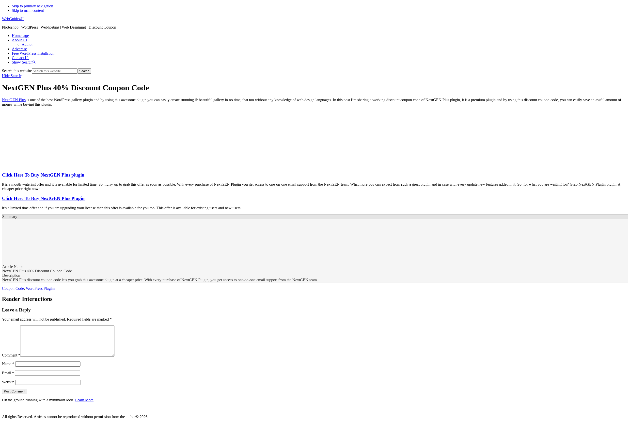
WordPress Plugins (40, 288)
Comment (11, 355)
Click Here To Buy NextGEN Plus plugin (43, 175)
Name (8, 364)
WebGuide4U (13, 19)
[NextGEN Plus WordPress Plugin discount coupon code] (73, 165)
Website (8, 382)
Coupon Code (13, 288)
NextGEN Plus (14, 100)
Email (8, 373)
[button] (23, 62)
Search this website (17, 71)
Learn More (84, 400)
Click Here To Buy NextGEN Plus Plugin (43, 198)
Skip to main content (28, 10)
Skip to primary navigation (32, 6)
